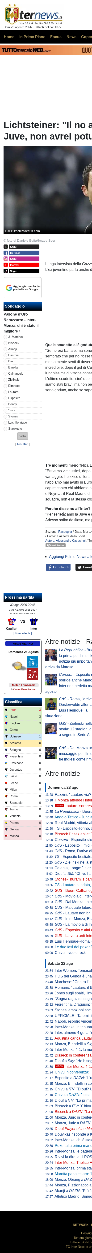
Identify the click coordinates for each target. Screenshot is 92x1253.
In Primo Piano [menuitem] (32, 37)
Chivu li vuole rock (70, 953)
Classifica (13, 702)
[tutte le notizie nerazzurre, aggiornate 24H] (34, 14)
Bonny (12, 404)
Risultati (22, 444)
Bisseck (13, 343)
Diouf (11, 361)
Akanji (12, 349)
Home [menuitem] (9, 37)
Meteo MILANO (23, 643)
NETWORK (80, 1225)
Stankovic (15, 428)
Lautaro (13, 392)
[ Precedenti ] (22, 633)
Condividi (60, 567)
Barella (13, 367)
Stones (13, 416)
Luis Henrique (17, 422)
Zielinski (14, 379)
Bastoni (13, 355)
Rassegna (65, 531)
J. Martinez (16, 337)
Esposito (14, 398)
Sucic (12, 410)
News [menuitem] (71, 37)
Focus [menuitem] (56, 37)
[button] (22, 436)
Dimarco (14, 386)
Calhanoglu (15, 373)
